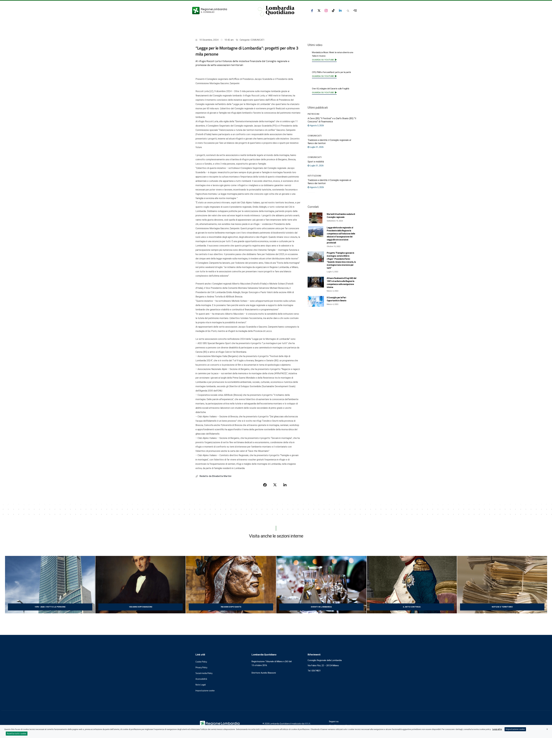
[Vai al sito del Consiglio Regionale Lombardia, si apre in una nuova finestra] (220, 10)
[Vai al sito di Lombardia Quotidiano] (276, 11)
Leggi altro (497, 729)
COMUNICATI (257, 39)
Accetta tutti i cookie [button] (16, 733)
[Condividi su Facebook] (265, 484)
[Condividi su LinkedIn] (285, 484)
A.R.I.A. (308, 723)
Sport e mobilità (316, 161)
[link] (324, 60)
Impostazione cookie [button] (205, 690)
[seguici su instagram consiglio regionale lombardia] (326, 10)
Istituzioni (314, 176)
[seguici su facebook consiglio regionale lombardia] (312, 10)
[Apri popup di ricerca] (348, 10)
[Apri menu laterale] (355, 10)
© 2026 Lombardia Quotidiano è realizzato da (284, 723)
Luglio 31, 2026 (317, 147)
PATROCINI (313, 114)
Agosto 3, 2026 (317, 125)
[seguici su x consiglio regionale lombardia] (319, 10)
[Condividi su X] (275, 484)
